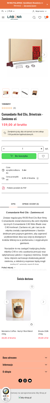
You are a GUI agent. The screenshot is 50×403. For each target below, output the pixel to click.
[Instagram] (25, 380)
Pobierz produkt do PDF (17, 188)
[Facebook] (20, 380)
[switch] (5, 399)
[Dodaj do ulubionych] (43, 156)
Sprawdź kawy (30, 6)
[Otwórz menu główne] (3, 17)
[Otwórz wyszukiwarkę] (34, 17)
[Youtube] (30, 380)
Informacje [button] (8, 364)
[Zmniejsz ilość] (4, 148)
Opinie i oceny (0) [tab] (30, 204)
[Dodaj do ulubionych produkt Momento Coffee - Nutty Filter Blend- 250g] (32, 287)
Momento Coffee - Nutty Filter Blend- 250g (17, 332)
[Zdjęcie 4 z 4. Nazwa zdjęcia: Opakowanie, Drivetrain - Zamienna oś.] (34, 93)
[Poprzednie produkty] (6, 302)
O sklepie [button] (7, 371)
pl (3, 11)
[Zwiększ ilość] (41, 148)
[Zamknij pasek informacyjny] (47, 4)
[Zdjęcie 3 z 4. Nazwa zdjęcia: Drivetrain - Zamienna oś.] (25, 93)
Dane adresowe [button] (10, 357)
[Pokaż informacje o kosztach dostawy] (37, 178)
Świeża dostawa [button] (25, 279)
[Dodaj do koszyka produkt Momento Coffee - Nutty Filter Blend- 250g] (31, 324)
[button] (44, 54)
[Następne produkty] (43, 302)
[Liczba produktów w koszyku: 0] (45, 17)
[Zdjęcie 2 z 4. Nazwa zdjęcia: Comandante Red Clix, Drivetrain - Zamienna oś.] (15, 93)
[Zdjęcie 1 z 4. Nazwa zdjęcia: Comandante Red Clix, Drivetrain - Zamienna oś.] (6, 93)
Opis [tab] (13, 204)
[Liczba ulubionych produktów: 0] (39, 17)
